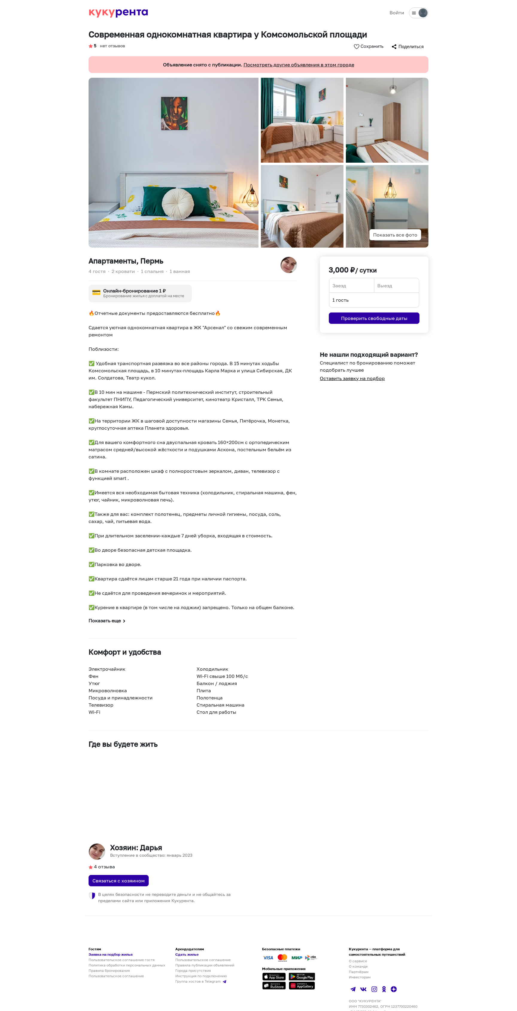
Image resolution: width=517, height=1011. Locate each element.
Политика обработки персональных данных (127, 965)
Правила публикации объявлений (204, 965)
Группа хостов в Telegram (198, 981)
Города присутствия (193, 970)
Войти (397, 12)
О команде (358, 966)
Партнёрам (359, 971)
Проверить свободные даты (374, 318)
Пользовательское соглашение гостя (122, 959)
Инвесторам (360, 977)
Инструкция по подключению (201, 976)
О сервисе (358, 961)
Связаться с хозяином (118, 881)
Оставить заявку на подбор (352, 378)
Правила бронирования (109, 970)
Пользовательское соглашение (116, 976)
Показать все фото (395, 235)
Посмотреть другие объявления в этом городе (299, 65)
